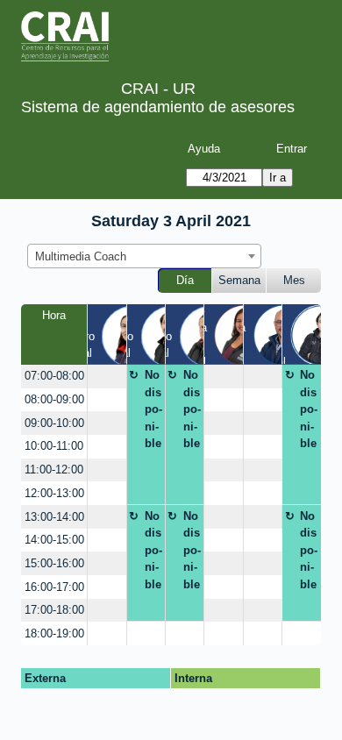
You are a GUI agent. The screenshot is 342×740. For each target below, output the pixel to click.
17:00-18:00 (54, 609)
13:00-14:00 (54, 516)
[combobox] (144, 256)
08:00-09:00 (54, 399)
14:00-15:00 (54, 539)
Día (185, 280)
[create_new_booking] (106, 376)
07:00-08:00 (54, 375)
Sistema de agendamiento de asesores (158, 107)
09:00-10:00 (54, 423)
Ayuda (204, 148)
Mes (294, 280)
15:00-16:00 (54, 563)
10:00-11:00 (54, 445)
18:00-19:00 (54, 633)
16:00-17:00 (54, 587)
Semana (239, 280)
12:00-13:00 (54, 493)
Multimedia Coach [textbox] (80, 256)
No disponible (153, 409)
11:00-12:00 (54, 469)
